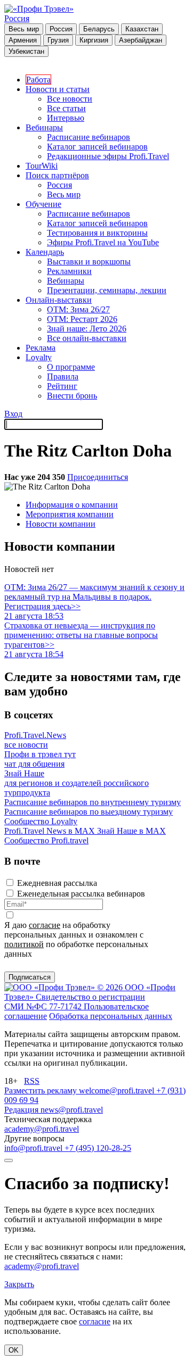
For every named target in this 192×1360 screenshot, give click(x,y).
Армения (23, 40)
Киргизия (93, 40)
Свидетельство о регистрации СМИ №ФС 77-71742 (74, 1001)
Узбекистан (26, 51)
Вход (13, 413)
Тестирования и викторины (97, 232)
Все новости (69, 98)
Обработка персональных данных (110, 1016)
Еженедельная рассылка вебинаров (81, 893)
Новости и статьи (58, 89)
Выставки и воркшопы (89, 261)
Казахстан (141, 29)
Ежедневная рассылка (57, 883)
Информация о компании (72, 504)
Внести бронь (72, 395)
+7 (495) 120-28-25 (98, 1147)
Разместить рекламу (41, 1090)
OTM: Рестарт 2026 (82, 319)
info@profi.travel (34, 1147)
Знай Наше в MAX (131, 830)
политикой (24, 944)
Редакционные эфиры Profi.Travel (108, 156)
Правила (62, 376)
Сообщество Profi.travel (46, 840)
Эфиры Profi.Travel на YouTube (103, 242)
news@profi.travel (72, 1109)
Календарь (45, 251)
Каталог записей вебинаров (97, 146)
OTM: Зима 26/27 (78, 309)
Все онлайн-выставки (86, 338)
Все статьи (66, 108)
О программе (71, 366)
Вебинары (44, 127)
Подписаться (30, 977)
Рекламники (69, 271)
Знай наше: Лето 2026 (86, 328)
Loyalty (39, 357)
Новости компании (60, 523)
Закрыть (19, 1284)
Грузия (58, 40)
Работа (38, 79)
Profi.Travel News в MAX (50, 830)
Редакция (22, 1109)
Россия (16, 18)
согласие (44, 925)
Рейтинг (62, 386)
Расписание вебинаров (88, 137)
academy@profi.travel (41, 1128)
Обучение (43, 204)
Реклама (40, 347)
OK (14, 1350)
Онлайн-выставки (59, 299)
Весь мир (24, 29)
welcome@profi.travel (117, 1090)
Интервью (65, 117)
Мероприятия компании (70, 514)
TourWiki (42, 165)
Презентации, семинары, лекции (106, 290)
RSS (31, 1080)
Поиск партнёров (57, 175)
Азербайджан (140, 40)
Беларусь (99, 29)
